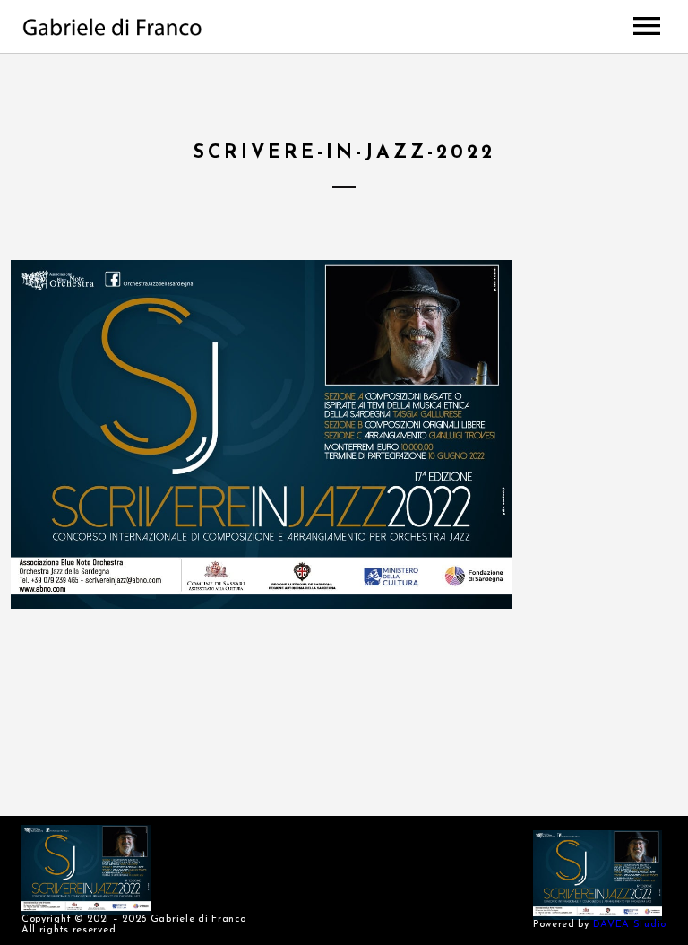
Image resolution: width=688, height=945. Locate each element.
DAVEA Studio (629, 925)
